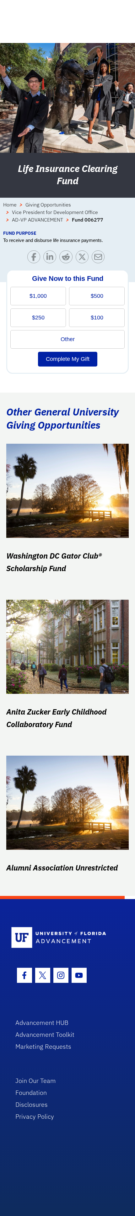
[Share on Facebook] (35, 258)
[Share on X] (84, 258)
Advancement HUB (41, 1022)
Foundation (31, 1092)
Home (10, 204)
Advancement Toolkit (44, 1034)
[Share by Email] (100, 258)
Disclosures (31, 1104)
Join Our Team (35, 1080)
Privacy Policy (34, 1116)
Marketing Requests (43, 1046)
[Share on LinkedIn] (51, 258)
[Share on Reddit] (67, 258)
